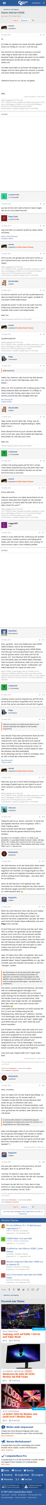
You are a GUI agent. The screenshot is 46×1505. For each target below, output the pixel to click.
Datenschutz (32, 1497)
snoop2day (10, 1254)
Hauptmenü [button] (4, 3)
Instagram (38, 1475)
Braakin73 (9, 1267)
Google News (23, 1475)
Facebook (8, 1475)
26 (6, 1421)
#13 (43, 695)
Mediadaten (22, 1495)
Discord (18, 1470)
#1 (44, 35)
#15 (43, 777)
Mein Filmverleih (7, 400)
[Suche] (44, 3)
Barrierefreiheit (20, 1497)
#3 (44, 226)
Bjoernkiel (9, 1280)
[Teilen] (40, 34)
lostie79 (9, 1231)
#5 (44, 290)
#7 (44, 366)
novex (5, 16)
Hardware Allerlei (7, 239)
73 (6, 1381)
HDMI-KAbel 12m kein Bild (19, 1238)
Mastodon (8, 1479)
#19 (43, 1085)
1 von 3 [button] (15, 20)
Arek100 (9, 1241)
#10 (43, 488)
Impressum (5, 1495)
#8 (44, 417)
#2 (44, 204)
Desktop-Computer (21, 1254)
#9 (44, 461)
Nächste (24, 20)
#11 (43, 532)
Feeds (6, 1470)
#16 (43, 817)
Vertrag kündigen (7, 1497)
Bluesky (30, 1470)
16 (6, 1341)
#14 (43, 719)
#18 (43, 907)
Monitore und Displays (20, 1231)
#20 (43, 1162)
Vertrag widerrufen (35, 1495)
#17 (43, 861)
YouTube (28, 1479)
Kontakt (14, 1495)
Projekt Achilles (6, 402)
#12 (43, 640)
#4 (44, 254)
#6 (44, 334)
